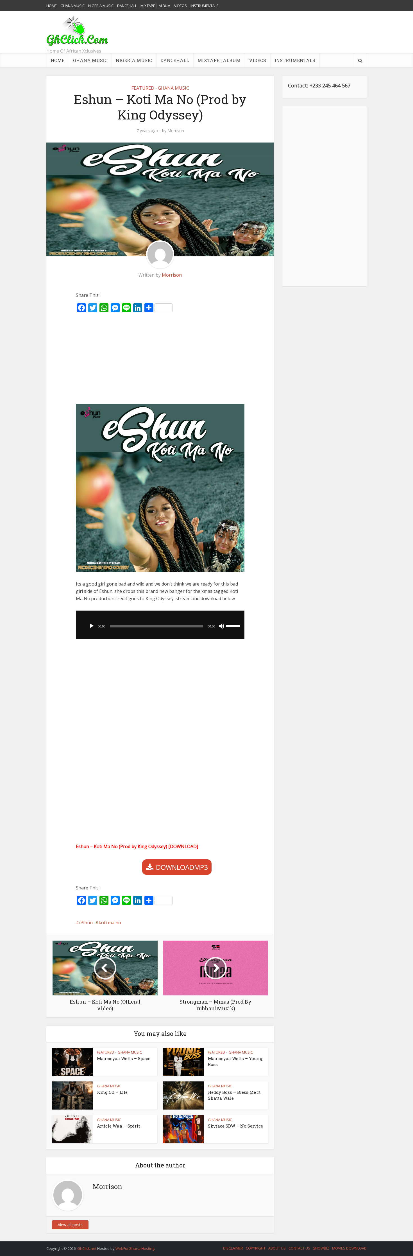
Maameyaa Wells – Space (123, 1058)
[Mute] (221, 626)
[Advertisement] (264, 32)
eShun (86, 923)
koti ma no (110, 923)
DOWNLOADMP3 (182, 867)
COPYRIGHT (256, 1248)
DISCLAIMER (233, 1248)
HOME (51, 5)
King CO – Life (112, 1092)
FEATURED (142, 88)
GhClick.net (87, 1248)
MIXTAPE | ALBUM (155, 5)
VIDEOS (180, 5)
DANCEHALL (127, 5)
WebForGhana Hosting (134, 1248)
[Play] (91, 626)
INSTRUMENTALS (204, 5)
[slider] (234, 625)
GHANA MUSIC (72, 5)
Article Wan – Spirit (118, 1126)
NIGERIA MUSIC (101, 5)
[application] (160, 625)
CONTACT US (299, 1248)
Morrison (175, 130)
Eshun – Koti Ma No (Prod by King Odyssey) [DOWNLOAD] (137, 846)
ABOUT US (277, 1248)
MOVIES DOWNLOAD (349, 1248)
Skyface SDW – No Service (235, 1126)
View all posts (70, 1224)
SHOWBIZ (321, 1248)
